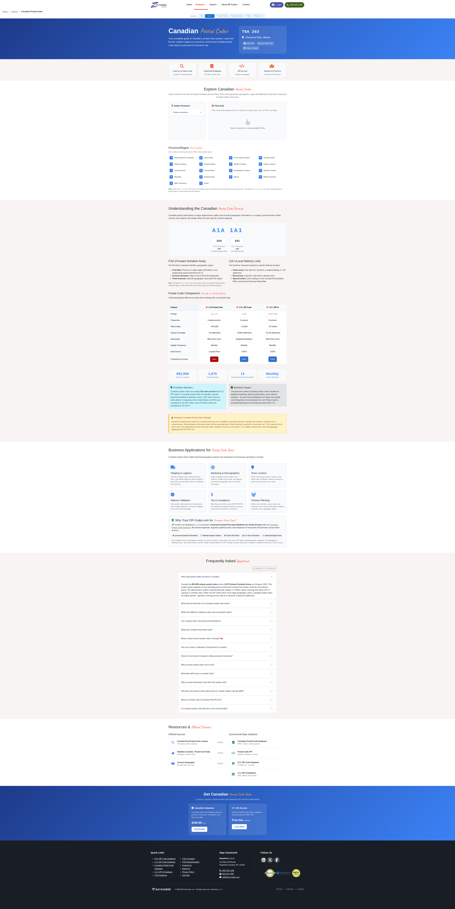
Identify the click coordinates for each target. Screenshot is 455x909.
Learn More (239, 827)
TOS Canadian (188, 859)
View (214, 359)
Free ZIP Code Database (165, 859)
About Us (186, 869)
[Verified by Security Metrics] (283, 873)
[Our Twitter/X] (270, 860)
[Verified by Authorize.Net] (269, 873)
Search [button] (213, 5)
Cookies (300, 889)
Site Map (186, 875)
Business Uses (236, 16)
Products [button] (200, 5)
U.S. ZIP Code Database (165, 862)
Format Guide (222, 16)
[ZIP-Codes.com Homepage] (158, 4)
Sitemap (290, 889)
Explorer (210, 16)
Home (189, 5)
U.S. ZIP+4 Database (163, 872)
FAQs (248, 16)
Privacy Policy (188, 872)
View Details (199, 829)
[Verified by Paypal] (296, 873)
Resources (259, 16)
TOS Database (161, 875)
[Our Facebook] (277, 860)
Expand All (258, 568)
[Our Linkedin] (263, 860)
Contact (246, 5)
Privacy (279, 889)
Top (201, 16)
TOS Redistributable (190, 862)
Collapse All (271, 568)
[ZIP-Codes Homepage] (161, 889)
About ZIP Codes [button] (229, 5)
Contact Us (187, 865)
